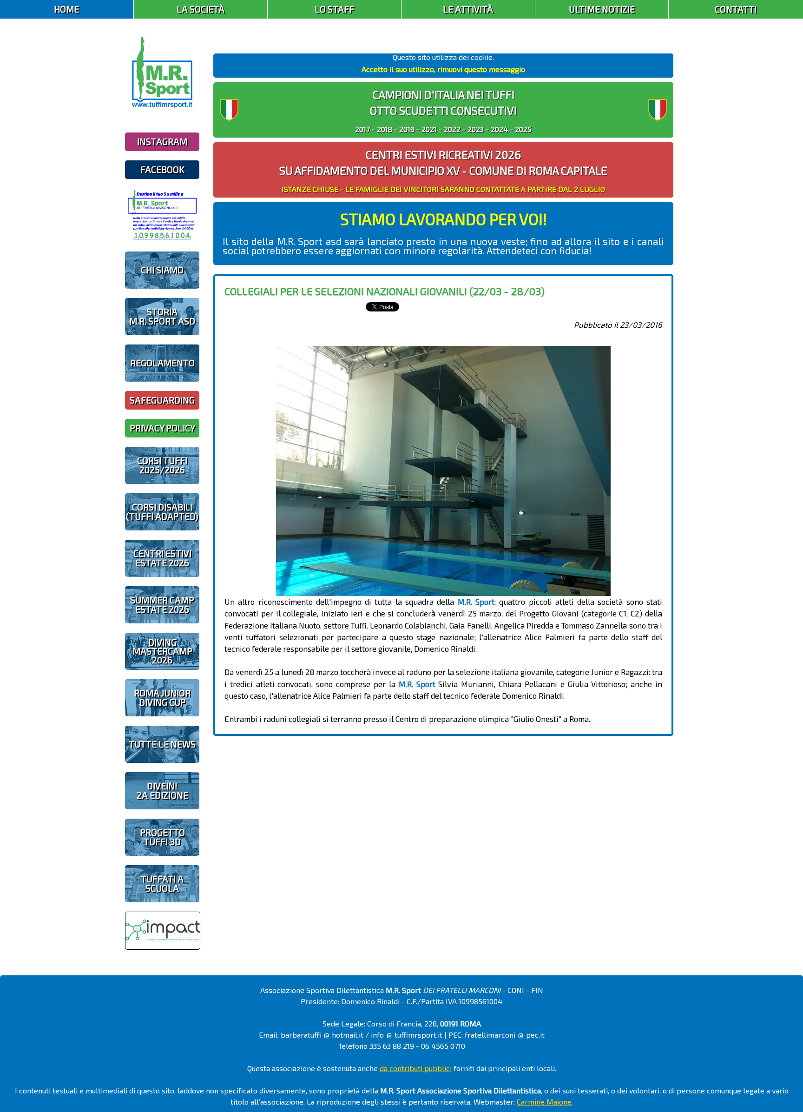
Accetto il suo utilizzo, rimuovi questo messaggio (443, 69)
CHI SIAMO (162, 270)
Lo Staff (334, 9)
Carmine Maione (544, 1101)
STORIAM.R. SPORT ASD (162, 316)
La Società (200, 9)
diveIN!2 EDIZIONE (162, 790)
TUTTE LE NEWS (162, 744)
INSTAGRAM (162, 141)
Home (66, 9)
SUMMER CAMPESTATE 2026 (162, 604)
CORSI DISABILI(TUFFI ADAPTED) (162, 511)
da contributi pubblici (416, 1068)
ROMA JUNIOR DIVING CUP (162, 697)
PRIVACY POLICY (162, 428)
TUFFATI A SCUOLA (162, 883)
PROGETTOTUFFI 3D (162, 837)
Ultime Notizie (602, 9)
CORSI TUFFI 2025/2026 (162, 465)
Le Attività (468, 9)
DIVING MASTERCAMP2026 (162, 651)
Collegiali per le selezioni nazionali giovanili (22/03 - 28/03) (384, 291)
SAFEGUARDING (162, 400)
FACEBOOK (162, 169)
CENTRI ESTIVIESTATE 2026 (162, 558)
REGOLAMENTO (162, 362)
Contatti (736, 9)
